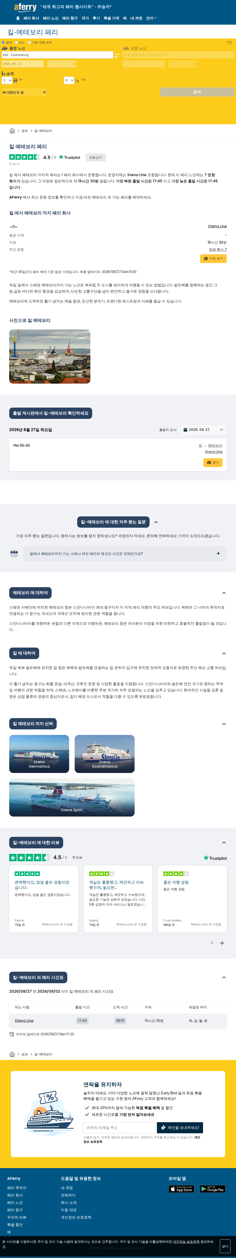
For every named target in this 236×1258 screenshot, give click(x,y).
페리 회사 (31, 18)
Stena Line (217, 226)
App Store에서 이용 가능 (181, 1189)
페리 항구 (70, 18)
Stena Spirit (72, 810)
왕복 (9, 42)
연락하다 (68, 1195)
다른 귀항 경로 (42, 42)
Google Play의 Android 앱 (212, 1189)
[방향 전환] (117, 55)
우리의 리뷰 (17, 1217)
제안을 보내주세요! (183, 1128)
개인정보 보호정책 (76, 1217)
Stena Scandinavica (105, 764)
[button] (151, 18)
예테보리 (215, 445)
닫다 (225, 1246)
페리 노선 (51, 18)
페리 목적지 (17, 1187)
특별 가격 (111, 18)
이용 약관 (69, 1210)
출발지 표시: (168, 429)
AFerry (14, 1178)
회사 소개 (69, 1202)
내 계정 (136, 18)
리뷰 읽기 (95, 158)
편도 (22, 42)
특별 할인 (15, 1224)
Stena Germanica (39, 764)
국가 (85, 18)
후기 (96, 18)
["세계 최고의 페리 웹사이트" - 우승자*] (25, 8)
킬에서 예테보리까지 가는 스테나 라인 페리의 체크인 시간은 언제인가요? (86, 553)
